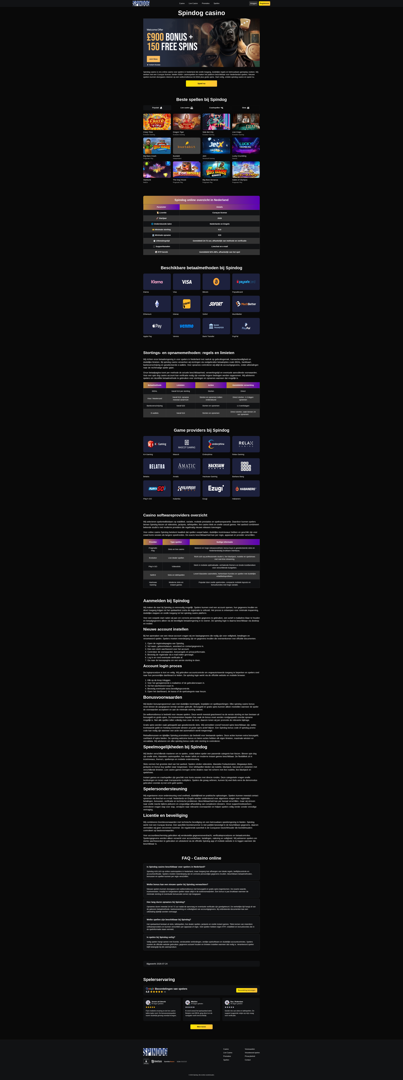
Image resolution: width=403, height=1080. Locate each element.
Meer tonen (201, 1027)
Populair (155, 108)
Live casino (185, 108)
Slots (244, 108)
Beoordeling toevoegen (246, 990)
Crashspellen (214, 108)
